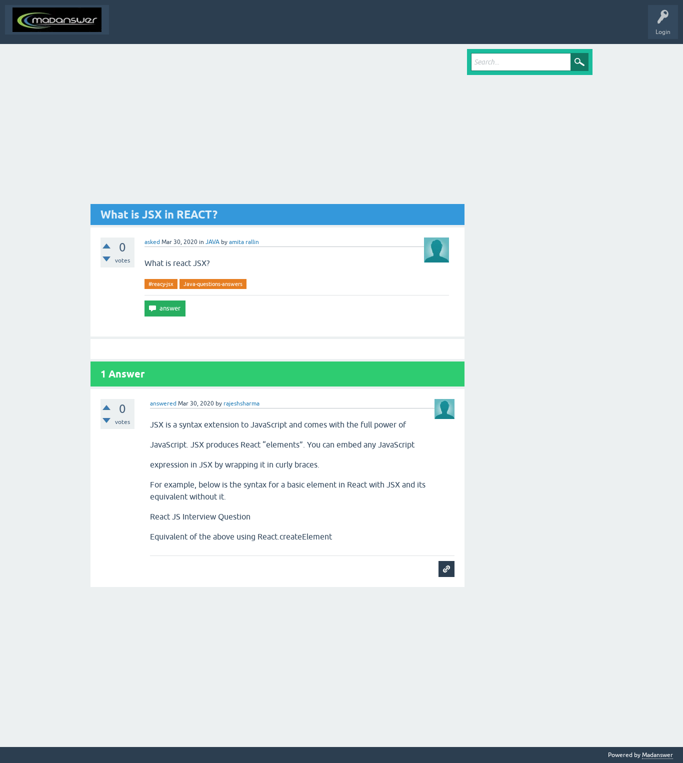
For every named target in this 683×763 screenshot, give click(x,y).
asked (152, 242)
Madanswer (657, 755)
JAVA (213, 242)
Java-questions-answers (213, 284)
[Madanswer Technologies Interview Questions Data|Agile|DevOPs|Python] (57, 19)
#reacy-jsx (161, 284)
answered (163, 403)
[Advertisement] (277, 126)
